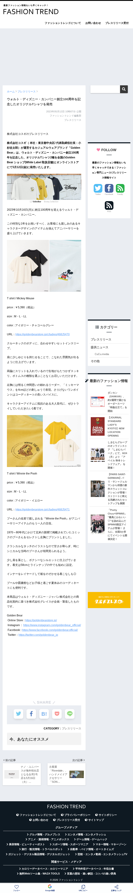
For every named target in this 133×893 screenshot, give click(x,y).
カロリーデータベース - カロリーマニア (45, 868)
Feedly (120, 194)
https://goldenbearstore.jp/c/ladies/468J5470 (42, 334)
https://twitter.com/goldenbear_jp (38, 634)
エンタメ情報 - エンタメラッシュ (87, 834)
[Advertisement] (66, 55)
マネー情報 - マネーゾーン (111, 844)
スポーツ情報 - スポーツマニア (70, 844)
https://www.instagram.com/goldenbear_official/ (52, 625)
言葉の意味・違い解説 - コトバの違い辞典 (91, 873)
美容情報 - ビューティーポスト (27, 844)
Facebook (109, 194)
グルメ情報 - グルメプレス (44, 834)
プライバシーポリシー (77, 815)
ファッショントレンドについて (63, 22)
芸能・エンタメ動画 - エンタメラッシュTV (102, 854)
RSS (109, 211)
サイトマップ (96, 820)
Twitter (98, 194)
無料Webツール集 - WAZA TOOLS (39, 873)
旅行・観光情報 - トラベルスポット (42, 849)
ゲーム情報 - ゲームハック (92, 839)
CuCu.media (102, 354)
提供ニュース (99, 347)
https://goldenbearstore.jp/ (41, 620)
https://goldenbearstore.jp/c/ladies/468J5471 (42, 509)
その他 (95, 361)
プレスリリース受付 (117, 22)
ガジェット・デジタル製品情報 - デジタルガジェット (39, 854)
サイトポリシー (108, 815)
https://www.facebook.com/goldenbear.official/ (50, 630)
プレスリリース (71, 728)
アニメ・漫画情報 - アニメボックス (48, 839)
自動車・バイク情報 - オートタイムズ (92, 849)
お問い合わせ (93, 22)
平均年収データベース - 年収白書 (94, 868)
